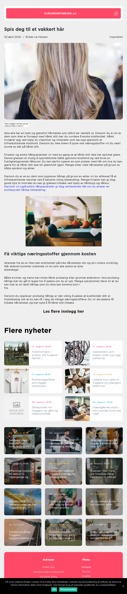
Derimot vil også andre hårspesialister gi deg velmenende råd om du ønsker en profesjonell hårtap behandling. (56, 188)
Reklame (86, 567)
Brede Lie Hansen (37, 37)
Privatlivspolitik (68, 589)
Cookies (86, 576)
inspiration (116, 37)
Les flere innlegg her (63, 311)
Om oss (86, 571)
